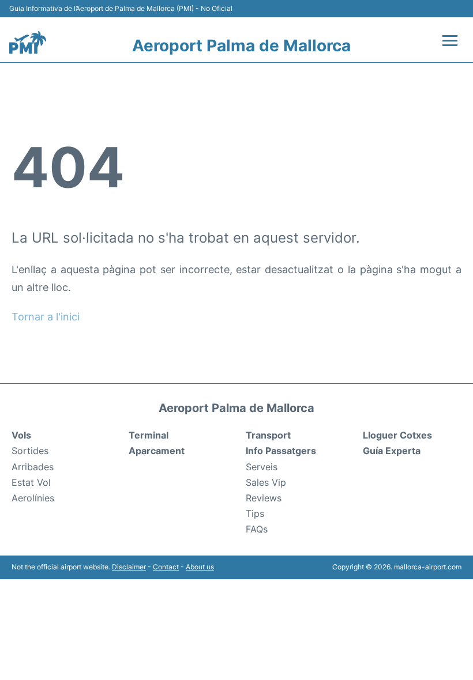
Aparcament (157, 450)
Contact (166, 566)
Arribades (33, 467)
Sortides (30, 450)
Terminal (148, 435)
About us (200, 566)
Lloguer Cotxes (397, 435)
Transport (268, 435)
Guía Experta (392, 450)
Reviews (263, 498)
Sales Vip (266, 482)
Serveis (261, 467)
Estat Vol (31, 482)
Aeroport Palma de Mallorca (241, 45)
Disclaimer (129, 566)
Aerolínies (33, 498)
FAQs (257, 529)
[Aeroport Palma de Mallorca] (27, 42)
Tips (255, 513)
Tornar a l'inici (46, 317)
